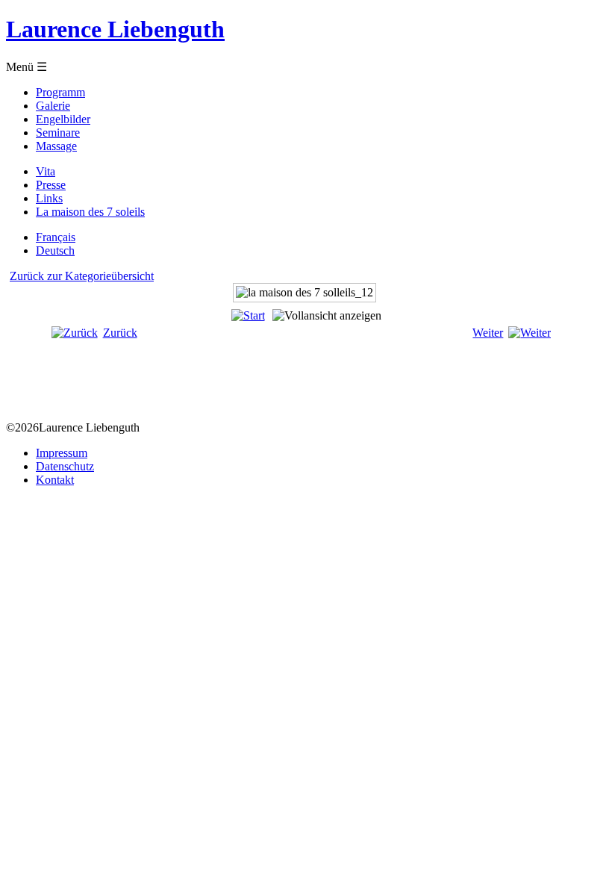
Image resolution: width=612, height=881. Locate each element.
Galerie (53, 105)
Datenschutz (65, 466)
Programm (60, 92)
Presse (51, 184)
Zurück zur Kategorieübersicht (82, 276)
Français (55, 237)
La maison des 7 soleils (90, 211)
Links (49, 198)
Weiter (487, 332)
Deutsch (55, 250)
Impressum (61, 452)
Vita (45, 171)
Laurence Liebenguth (115, 29)
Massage (56, 146)
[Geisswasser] (320, 376)
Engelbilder (63, 119)
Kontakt (55, 479)
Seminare (58, 132)
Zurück (120, 332)
